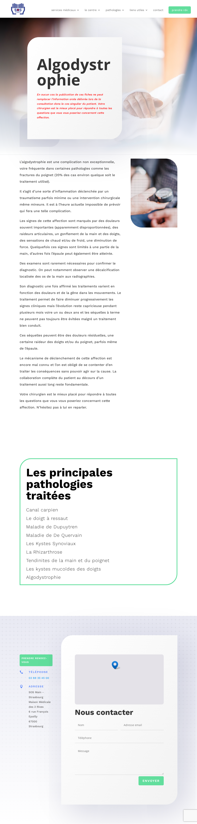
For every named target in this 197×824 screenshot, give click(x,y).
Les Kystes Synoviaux (51, 543)
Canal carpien (42, 510)
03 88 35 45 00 (39, 677)
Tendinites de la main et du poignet (67, 560)
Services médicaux (63, 10)
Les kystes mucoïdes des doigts (63, 569)
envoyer (151, 781)
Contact (158, 10)
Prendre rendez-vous (34, 660)
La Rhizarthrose (44, 552)
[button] (116, 665)
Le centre (91, 10)
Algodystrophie (43, 577)
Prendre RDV (180, 10)
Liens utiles (137, 10)
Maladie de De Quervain (54, 535)
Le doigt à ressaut (47, 518)
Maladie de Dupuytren (52, 527)
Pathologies (113, 10)
